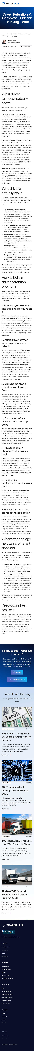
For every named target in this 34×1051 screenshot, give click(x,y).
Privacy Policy (5, 1036)
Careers (4, 1020)
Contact (4, 1023)
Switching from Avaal (7, 994)
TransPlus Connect (9, 576)
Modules (4, 972)
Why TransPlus (5, 947)
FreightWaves (21, 148)
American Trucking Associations (14, 114)
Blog (3, 988)
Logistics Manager (6, 969)
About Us (4, 1013)
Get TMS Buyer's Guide (17, 679)
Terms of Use (5, 1039)
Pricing (3, 953)
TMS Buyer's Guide (6, 991)
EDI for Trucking (6, 975)
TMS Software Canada (7, 978)
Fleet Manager (5, 966)
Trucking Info (23, 122)
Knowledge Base (6, 1003)
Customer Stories (6, 1000)
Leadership (4, 1016)
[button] (30, 4)
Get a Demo (17, 672)
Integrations (5, 950)
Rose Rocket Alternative (7, 997)
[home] (11, 3)
